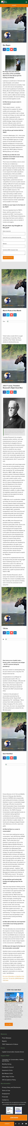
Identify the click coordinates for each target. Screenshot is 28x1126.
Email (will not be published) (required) (12, 237)
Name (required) (6, 231)
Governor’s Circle (7, 1070)
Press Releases (6, 1038)
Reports (4, 1041)
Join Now (14, 1118)
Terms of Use (6, 1090)
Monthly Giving (6, 1064)
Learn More (9, 1024)
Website (5, 243)
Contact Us (5, 1100)
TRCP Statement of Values (10, 1044)
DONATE (14, 5)
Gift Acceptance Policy (9, 1080)
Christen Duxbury (9, 40)
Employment (6, 1094)
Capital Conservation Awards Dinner (13, 1052)
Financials (5, 1097)
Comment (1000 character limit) (10, 250)
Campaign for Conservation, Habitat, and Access (13, 1060)
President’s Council (8, 1067)
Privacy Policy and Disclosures (11, 1087)
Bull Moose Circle (7, 1073)
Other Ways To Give (8, 1076)
